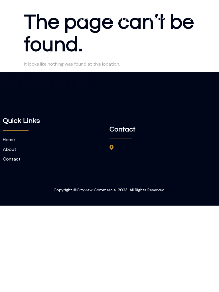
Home (84, 18)
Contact (200, 18)
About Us (119, 18)
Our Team (160, 18)
